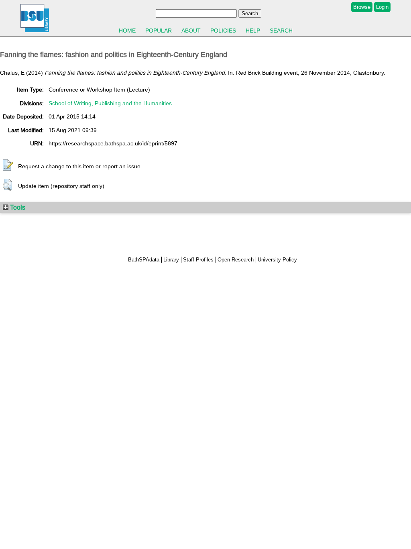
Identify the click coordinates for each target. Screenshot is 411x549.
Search (281, 30)
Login (382, 7)
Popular (158, 30)
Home (127, 30)
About (191, 30)
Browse (361, 7)
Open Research (236, 260)
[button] (8, 165)
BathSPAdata (143, 260)
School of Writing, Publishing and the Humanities (110, 103)
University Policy (277, 260)
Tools (16, 207)
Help (253, 30)
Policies (223, 30)
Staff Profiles (198, 260)
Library (171, 260)
